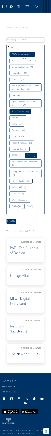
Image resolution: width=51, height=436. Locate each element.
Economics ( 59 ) (18, 80)
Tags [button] (12, 47)
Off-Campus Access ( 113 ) (22, 54)
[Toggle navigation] (43, 6)
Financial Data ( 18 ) (19, 149)
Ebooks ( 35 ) (17, 124)
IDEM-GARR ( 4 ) (19, 188)
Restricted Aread (10, 392)
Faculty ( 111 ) (17, 61)
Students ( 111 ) (33, 61)
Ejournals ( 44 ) (18, 118)
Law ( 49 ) (16, 96)
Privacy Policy (8, 387)
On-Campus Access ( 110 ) (22, 67)
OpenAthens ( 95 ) (19, 73)
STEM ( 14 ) (16, 156)
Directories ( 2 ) (18, 194)
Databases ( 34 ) (18, 130)
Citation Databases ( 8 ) (21, 181)
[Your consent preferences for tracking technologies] (46, 431)
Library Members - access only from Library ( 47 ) (24, 103)
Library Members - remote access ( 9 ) (25, 173)
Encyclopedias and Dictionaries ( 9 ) (25, 163)
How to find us (9, 381)
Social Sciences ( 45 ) (20, 112)
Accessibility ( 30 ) (19, 137)
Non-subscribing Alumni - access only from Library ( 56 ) (25, 87)
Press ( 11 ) (31, 156)
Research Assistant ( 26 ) (22, 143)
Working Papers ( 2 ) (20, 200)
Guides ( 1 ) (16, 206)
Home (9, 27)
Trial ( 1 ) (30, 206)
